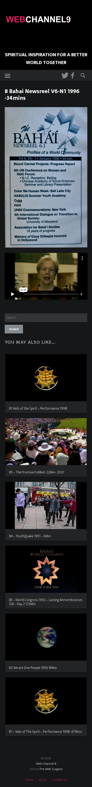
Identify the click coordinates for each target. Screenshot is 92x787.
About (42, 780)
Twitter (63, 75)
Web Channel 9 (46, 763)
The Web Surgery (51, 769)
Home (29, 780)
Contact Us (59, 780)
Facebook (73, 75)
